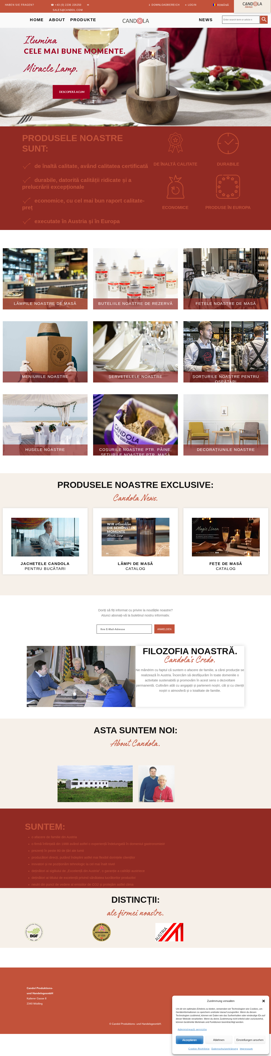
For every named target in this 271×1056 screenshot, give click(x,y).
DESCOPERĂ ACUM (71, 91)
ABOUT (57, 19)
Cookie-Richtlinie (198, 1049)
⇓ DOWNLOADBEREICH (164, 5)
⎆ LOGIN (190, 5)
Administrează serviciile (192, 1029)
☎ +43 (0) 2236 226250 (66, 5)
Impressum (246, 1049)
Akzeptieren (189, 1039)
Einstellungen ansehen (249, 1039)
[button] (263, 1001)
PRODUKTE (83, 19)
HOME (37, 19)
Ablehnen (218, 1039)
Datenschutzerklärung (224, 1049)
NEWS (206, 19)
